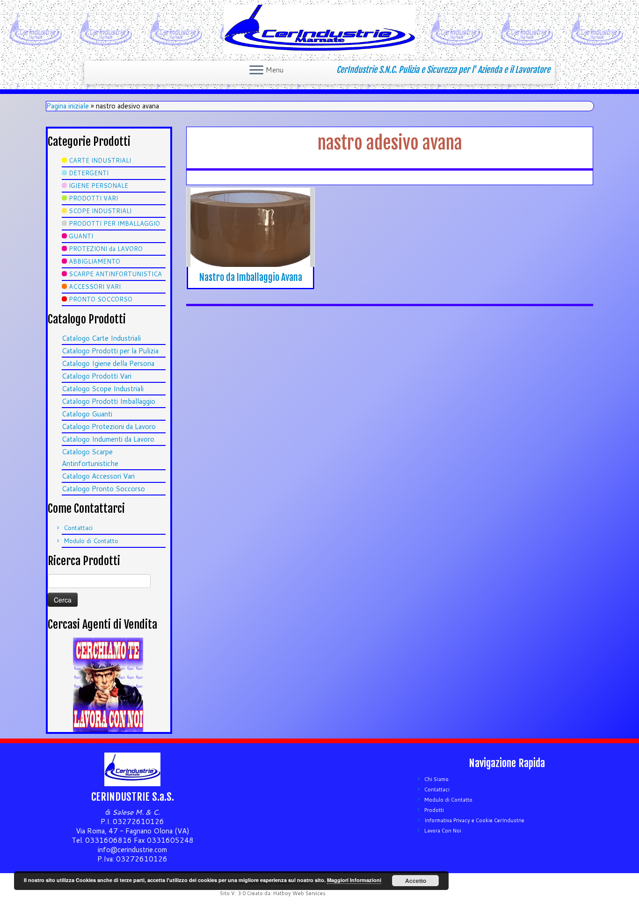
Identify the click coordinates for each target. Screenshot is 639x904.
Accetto (415, 880)
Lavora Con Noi (442, 830)
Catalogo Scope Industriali (103, 389)
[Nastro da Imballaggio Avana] (250, 235)
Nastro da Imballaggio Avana (250, 277)
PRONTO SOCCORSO (100, 299)
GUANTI (81, 236)
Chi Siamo (436, 779)
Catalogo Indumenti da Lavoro (108, 439)
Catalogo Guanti (87, 414)
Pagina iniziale (67, 106)
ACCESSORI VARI (95, 286)
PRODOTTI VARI (93, 198)
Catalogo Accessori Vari (98, 476)
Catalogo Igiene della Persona (108, 363)
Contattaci (78, 528)
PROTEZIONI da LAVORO (106, 248)
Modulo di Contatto (91, 541)
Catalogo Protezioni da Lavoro (109, 426)
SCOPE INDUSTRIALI (100, 211)
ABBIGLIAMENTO (94, 261)
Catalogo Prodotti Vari (96, 376)
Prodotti (434, 810)
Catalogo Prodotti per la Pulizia (110, 351)
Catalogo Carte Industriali (101, 338)
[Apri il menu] (256, 71)
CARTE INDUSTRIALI (100, 160)
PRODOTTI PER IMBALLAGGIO (114, 223)
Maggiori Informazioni (354, 879)
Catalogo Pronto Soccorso (103, 489)
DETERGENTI (89, 173)
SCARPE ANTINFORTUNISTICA (115, 274)
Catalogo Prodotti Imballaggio (108, 401)
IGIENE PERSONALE (98, 185)
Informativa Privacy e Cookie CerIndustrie (474, 820)
